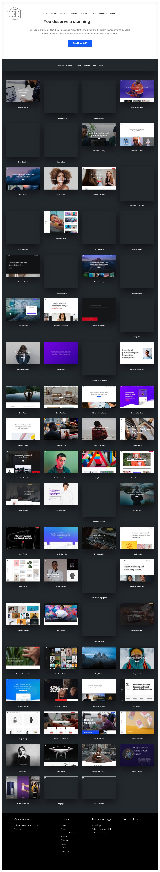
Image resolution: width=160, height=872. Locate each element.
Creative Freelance (61, 325)
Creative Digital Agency (99, 380)
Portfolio (87, 65)
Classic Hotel (136, 249)
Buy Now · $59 (80, 43)
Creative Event (99, 739)
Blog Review (99, 478)
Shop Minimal (99, 641)
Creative (78, 65)
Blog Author (137, 706)
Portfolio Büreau (99, 521)
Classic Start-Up (61, 554)
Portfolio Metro (137, 554)
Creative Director (61, 510)
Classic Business (99, 194)
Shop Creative (61, 586)
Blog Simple (23, 586)
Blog (94, 65)
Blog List (137, 337)
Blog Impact (137, 510)
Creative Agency (99, 151)
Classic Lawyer (23, 510)
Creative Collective (23, 478)
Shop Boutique (23, 162)
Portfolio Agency (137, 151)
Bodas (53, 13)
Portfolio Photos (61, 674)
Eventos (74, 13)
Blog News (61, 630)
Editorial (84, 13)
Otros (63, 847)
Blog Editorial (61, 445)
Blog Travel (23, 413)
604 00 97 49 (19, 829)
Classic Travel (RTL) (99, 771)
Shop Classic (136, 674)
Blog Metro (23, 194)
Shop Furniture (61, 413)
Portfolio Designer (61, 293)
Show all (60, 65)
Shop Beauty (61, 194)
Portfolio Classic (23, 445)
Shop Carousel (99, 804)
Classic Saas (61, 162)
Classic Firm (61, 369)
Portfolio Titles (99, 118)
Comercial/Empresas (70, 832)
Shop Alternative (23, 369)
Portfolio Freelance (137, 369)
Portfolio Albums (99, 706)
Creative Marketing (137, 586)
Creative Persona (61, 118)
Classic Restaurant (136, 630)
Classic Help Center (61, 739)
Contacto (113, 13)
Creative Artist (99, 554)
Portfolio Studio (23, 249)
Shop (101, 65)
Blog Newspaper (137, 107)
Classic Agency (23, 107)
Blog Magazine (61, 238)
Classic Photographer (99, 598)
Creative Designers (137, 206)
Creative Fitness (61, 706)
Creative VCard (137, 771)
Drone (93, 13)
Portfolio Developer (61, 478)
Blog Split (61, 804)
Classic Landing (23, 706)
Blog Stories (99, 674)
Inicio (45, 13)
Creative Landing (137, 413)
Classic (69, 65)
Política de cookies (100, 832)
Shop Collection (98, 445)
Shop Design (23, 739)
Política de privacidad (101, 829)
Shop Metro (61, 771)
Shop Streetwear (137, 478)
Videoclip (102, 13)
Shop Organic (137, 293)
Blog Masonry (99, 282)
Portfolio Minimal (99, 325)
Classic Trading (23, 325)
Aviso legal (96, 825)
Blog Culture (23, 771)
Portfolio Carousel (23, 804)
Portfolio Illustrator (136, 739)
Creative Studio (23, 282)
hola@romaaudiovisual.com (26, 825)
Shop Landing (99, 249)
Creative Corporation (23, 674)
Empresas (63, 13)
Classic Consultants (99, 413)
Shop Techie (23, 554)
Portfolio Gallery (23, 630)
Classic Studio (137, 445)
